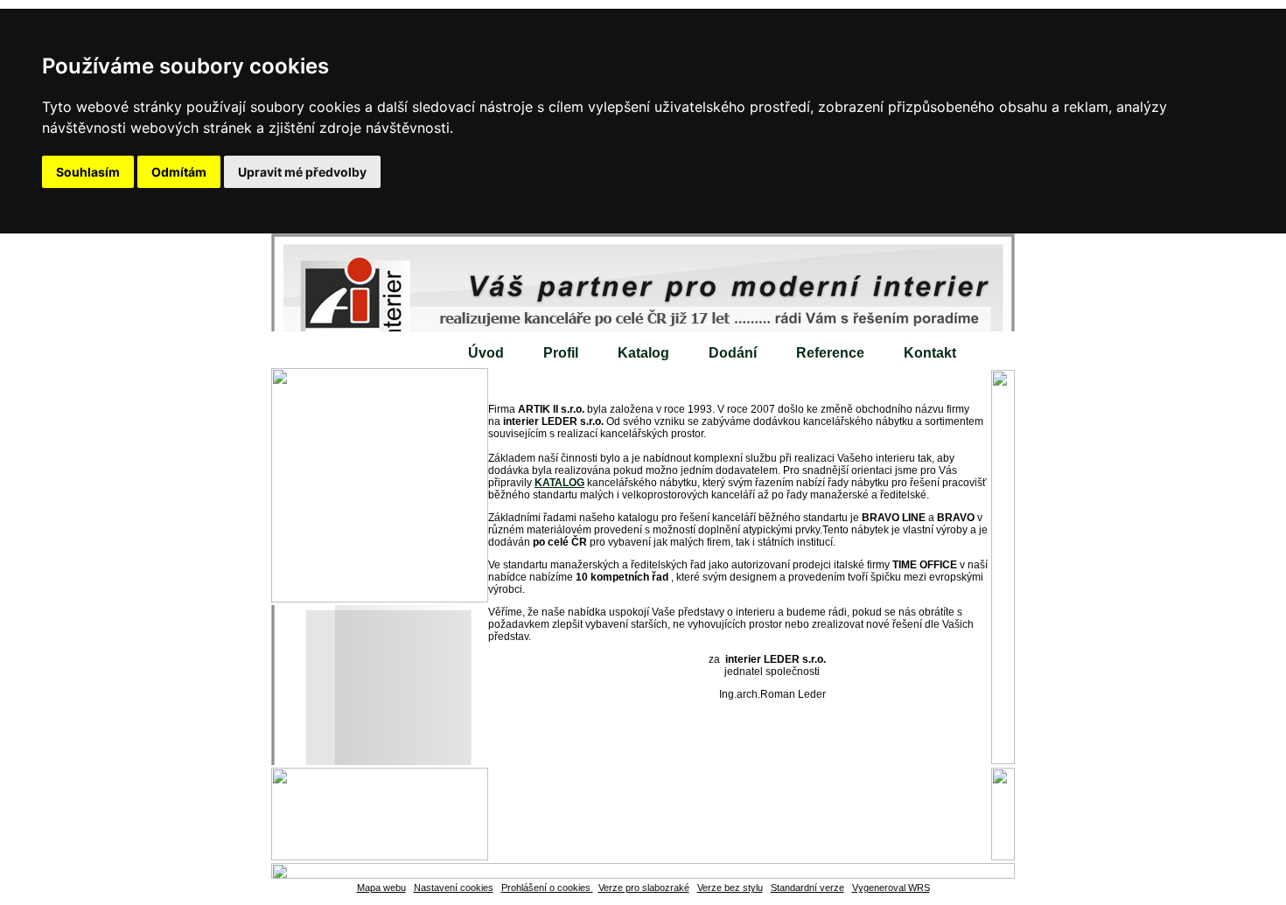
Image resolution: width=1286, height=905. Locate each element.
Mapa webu (381, 887)
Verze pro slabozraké (643, 887)
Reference (830, 352)
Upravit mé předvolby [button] (302, 171)
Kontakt (930, 352)
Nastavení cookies (453, 887)
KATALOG (559, 483)
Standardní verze (807, 887)
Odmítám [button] (178, 171)
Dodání (733, 352)
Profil (560, 352)
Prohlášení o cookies (547, 887)
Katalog (643, 352)
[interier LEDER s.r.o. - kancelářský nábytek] (643, 282)
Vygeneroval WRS (891, 887)
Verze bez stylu (730, 887)
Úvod (486, 352)
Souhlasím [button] (88, 171)
